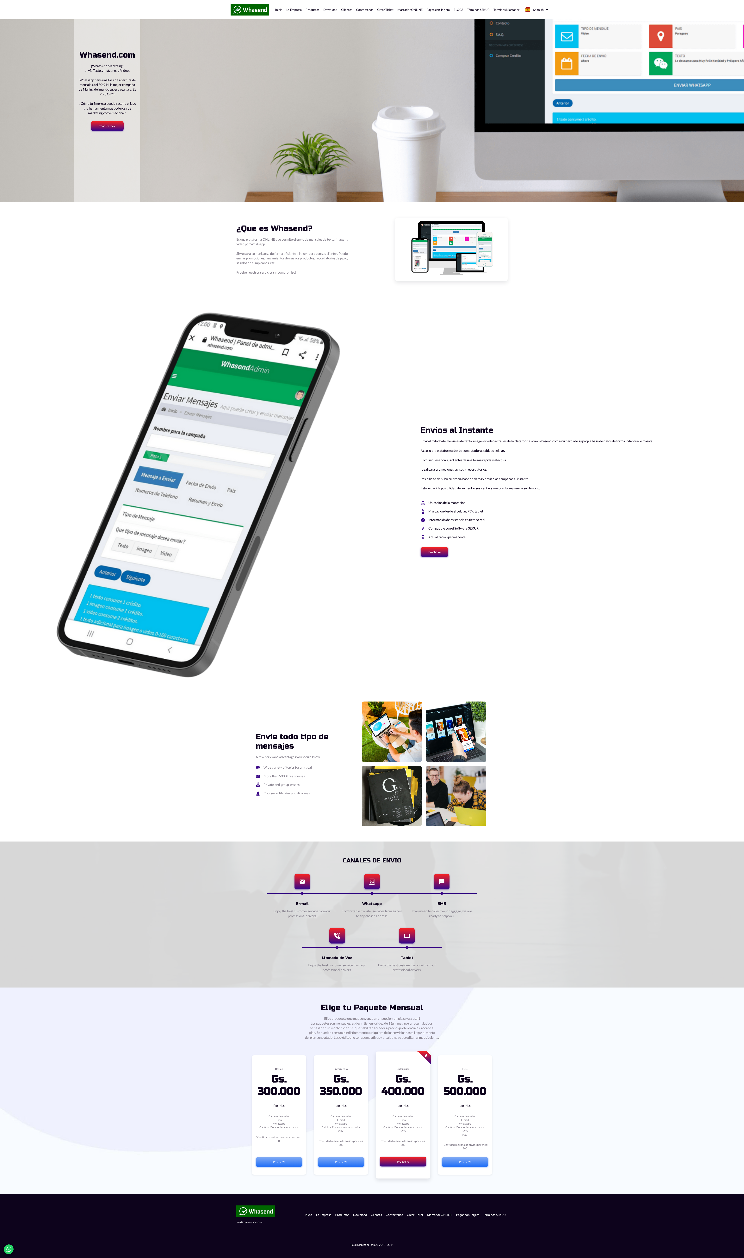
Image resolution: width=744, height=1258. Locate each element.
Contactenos (364, 9)
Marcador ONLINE (410, 9)
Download (330, 9)
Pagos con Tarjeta (438, 9)
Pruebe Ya (434, 552)
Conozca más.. (107, 126)
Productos (312, 9)
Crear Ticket (385, 9)
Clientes (346, 9)
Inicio (278, 9)
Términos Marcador (506, 9)
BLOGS (458, 9)
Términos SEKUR (478, 9)
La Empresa (294, 9)
